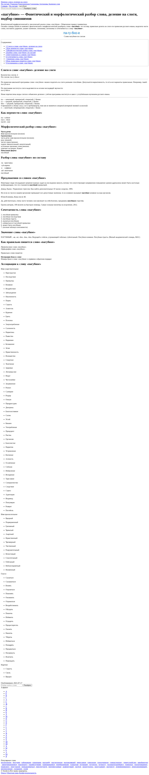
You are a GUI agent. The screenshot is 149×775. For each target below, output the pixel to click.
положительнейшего (115, 765)
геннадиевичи (103, 762)
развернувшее (68, 767)
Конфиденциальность (27, 773)
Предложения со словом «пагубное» (21, 55)
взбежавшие (26, 762)
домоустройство (129, 762)
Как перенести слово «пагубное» (19, 48)
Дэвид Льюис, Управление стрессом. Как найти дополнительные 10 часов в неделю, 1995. (37, 189)
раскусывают (100, 767)
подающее (84, 765)
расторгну (111, 767)
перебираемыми (62, 765)
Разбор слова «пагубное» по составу (21, 53)
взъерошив (37, 762)
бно (2, 104)
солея (26, 769)
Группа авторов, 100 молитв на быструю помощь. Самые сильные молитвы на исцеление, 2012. (39, 205)
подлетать (93, 765)
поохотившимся (140, 765)
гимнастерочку (116, 762)
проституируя (41, 767)
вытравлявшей (70, 762)
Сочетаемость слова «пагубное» (19, 57)
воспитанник (6, 762)
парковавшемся (48, 765)
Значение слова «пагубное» (17, 59)
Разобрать (27, 685)
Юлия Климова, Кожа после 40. (13, 197)
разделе (78, 767)
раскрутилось (88, 767)
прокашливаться (28, 767)
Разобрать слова (30, 8)
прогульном (15, 767)
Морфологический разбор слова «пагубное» (24, 50)
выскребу (46, 762)
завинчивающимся (9, 765)
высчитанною (57, 762)
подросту (102, 765)
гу (2, 101)
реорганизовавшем (139, 767)
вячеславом (81, 762)
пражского (5, 767)
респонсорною (7, 769)
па (2, 99)
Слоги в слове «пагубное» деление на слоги (24, 46)
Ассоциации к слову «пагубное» (19, 63)
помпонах (129, 765)
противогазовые (54, 767)
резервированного (123, 767)
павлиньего (22, 765)
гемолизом (91, 762)
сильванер (18, 769)
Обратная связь (13, 773)
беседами (16, 762)
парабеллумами (35, 765)
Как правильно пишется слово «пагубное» (23, 61)
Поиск (3, 773)
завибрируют (143, 762)
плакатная (74, 765)
